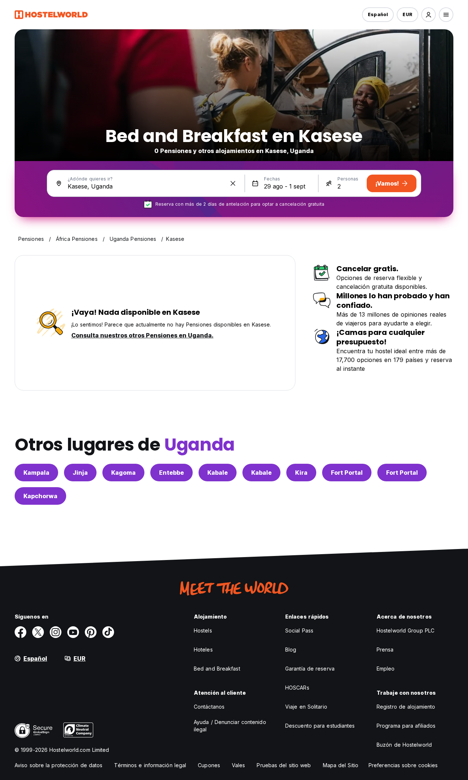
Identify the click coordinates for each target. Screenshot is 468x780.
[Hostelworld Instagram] (55, 632)
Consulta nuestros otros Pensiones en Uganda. (142, 335)
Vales (238, 765)
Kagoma (123, 472)
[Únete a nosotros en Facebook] (20, 632)
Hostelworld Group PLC (405, 630)
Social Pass (299, 630)
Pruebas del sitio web (284, 765)
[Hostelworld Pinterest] (91, 632)
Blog (290, 649)
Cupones (209, 765)
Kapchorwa (40, 496)
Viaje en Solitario (306, 707)
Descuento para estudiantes (320, 726)
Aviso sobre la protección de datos (58, 765)
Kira (301, 472)
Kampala (36, 472)
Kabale (217, 472)
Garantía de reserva (310, 668)
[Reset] (233, 183)
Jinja (80, 472)
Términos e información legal (150, 765)
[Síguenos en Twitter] (38, 632)
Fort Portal (347, 472)
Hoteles (203, 649)
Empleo (386, 668)
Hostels (203, 630)
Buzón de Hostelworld (404, 745)
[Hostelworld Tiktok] (108, 632)
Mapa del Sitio (340, 765)
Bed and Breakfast (217, 668)
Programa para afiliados (406, 726)
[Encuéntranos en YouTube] (73, 632)
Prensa (385, 649)
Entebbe (171, 472)
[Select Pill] (428, 14)
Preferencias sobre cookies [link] (403, 765)
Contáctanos (209, 707)
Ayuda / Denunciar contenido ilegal (230, 725)
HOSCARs (297, 687)
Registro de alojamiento (406, 707)
